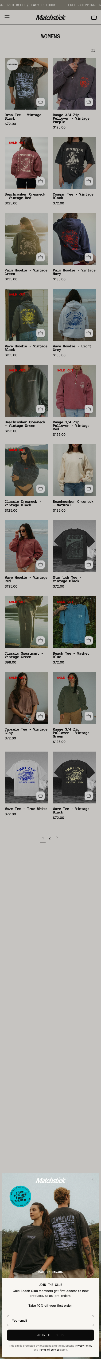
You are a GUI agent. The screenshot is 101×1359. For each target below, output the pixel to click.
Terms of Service (49, 1349)
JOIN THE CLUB (50, 1335)
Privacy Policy (83, 1345)
